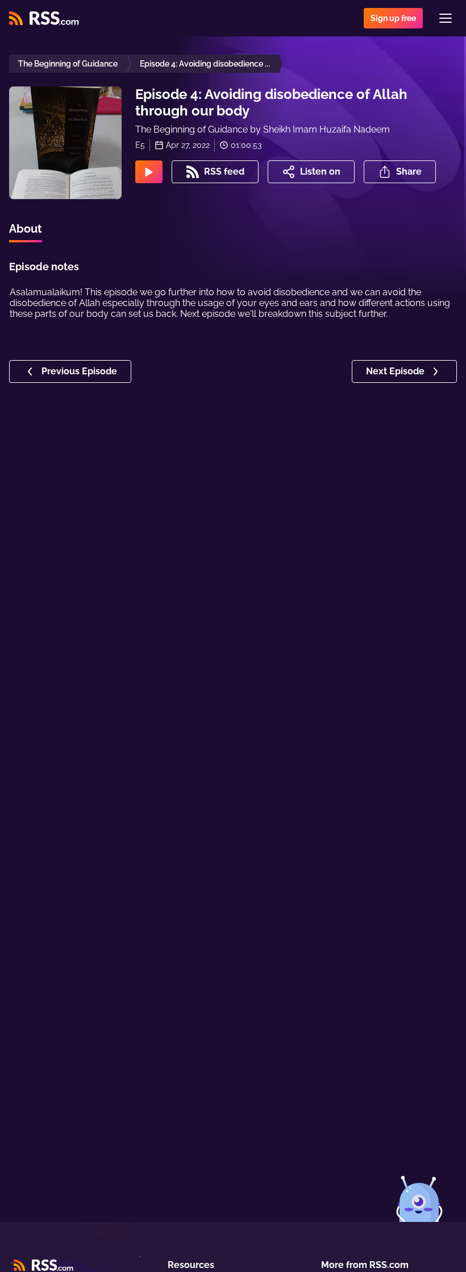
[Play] (149, 171)
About (25, 229)
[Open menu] (445, 18)
